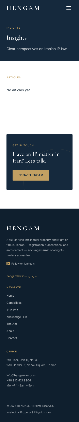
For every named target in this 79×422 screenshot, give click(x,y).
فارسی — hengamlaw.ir (21, 276)
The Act (11, 323)
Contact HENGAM (31, 175)
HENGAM (23, 8)
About (10, 331)
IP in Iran (12, 309)
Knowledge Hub (16, 317)
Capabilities (13, 302)
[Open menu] (69, 8)
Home (10, 295)
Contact (11, 338)
